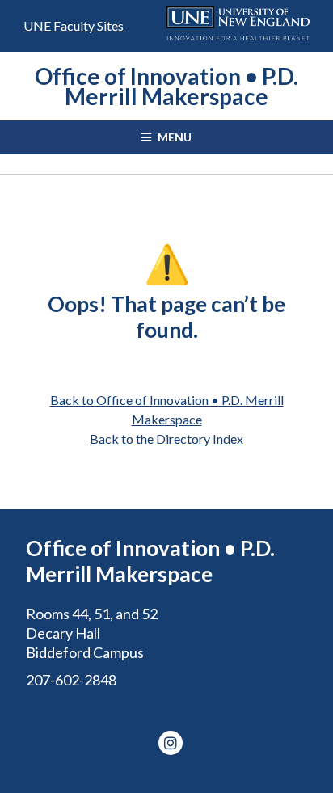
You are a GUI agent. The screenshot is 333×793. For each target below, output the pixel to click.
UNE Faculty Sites (73, 25)
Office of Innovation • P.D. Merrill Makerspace (166, 85)
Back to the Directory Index (166, 438)
